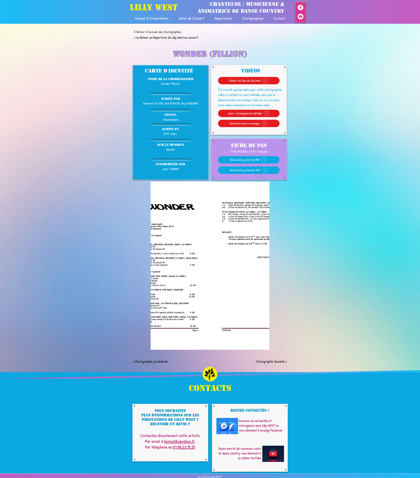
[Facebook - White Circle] (300, 7)
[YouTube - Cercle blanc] (300, 16)
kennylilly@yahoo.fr (179, 441)
